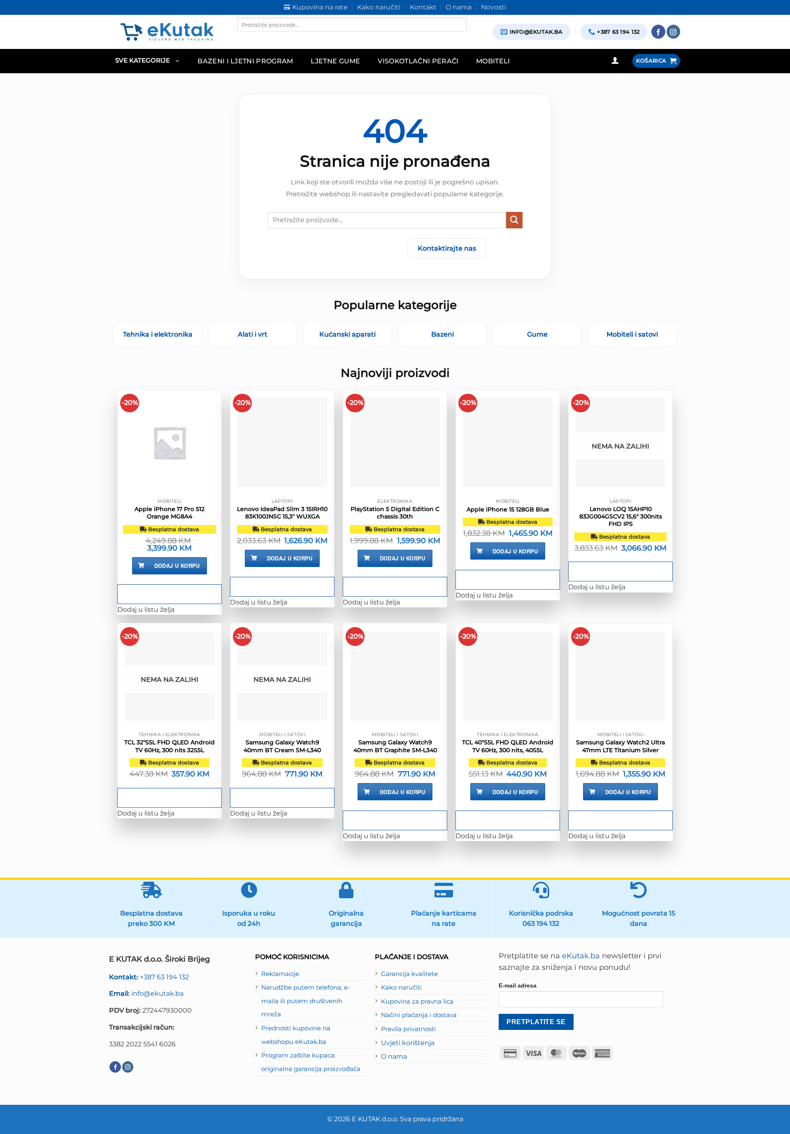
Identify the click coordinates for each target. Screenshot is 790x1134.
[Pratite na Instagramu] (674, 32)
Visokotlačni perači (418, 61)
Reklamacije (280, 974)
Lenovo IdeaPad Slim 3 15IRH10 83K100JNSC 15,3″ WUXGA (282, 512)
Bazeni (442, 334)
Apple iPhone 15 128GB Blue (508, 509)
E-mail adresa (518, 985)
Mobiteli (493, 61)
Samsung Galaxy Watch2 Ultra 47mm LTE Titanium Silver (620, 746)
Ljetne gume (335, 61)
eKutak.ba (581, 955)
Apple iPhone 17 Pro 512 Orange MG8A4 (169, 512)
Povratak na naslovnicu (353, 248)
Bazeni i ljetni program (245, 61)
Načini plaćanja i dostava (419, 1015)
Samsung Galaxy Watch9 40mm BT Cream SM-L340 (282, 746)
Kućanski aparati (347, 334)
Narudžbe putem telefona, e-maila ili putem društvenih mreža (305, 1001)
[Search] (244, 39)
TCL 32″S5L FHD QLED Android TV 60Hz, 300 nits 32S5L (169, 746)
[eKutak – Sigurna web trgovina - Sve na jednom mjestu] (166, 32)
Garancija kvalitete (409, 974)
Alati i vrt (252, 334)
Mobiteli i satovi (632, 334)
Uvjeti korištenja (407, 1043)
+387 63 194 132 (149, 977)
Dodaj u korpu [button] (177, 565)
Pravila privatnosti (408, 1029)
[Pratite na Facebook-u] (658, 32)
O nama (394, 1056)
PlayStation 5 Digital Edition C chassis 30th (395, 512)
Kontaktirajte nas (447, 248)
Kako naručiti (401, 987)
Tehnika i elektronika (158, 334)
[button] (147, 61)
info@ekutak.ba (146, 993)
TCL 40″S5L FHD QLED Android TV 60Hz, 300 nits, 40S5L (507, 746)
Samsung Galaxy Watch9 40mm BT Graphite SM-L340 (395, 746)
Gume (537, 334)
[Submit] (514, 220)
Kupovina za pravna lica (417, 1001)
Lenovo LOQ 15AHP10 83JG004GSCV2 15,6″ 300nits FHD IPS (620, 516)
